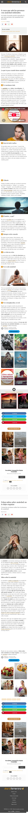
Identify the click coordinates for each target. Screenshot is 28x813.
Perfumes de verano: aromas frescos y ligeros (20, 446)
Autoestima (9, 699)
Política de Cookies (6, 481)
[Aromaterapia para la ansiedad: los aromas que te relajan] (21, 350)
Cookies (14, 793)
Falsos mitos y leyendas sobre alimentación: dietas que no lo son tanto (20, 675)
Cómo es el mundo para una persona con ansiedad (20, 382)
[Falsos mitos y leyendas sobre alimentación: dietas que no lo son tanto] (21, 678)
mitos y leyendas (14, 562)
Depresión (14, 699)
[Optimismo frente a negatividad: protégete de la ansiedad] (21, 367)
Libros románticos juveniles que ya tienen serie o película (7, 462)
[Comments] (12, 24)
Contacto (14, 800)
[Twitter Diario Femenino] (17, 488)
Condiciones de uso (19, 480)
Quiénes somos (14, 791)
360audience (17, 811)
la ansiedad (9, 595)
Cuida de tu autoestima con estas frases (14, 392)
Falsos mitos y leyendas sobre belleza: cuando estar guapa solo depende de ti (7, 686)
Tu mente (23, 242)
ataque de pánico (12, 260)
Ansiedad (5, 325)
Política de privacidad (14, 795)
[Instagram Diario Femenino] (14, 488)
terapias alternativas (5, 628)
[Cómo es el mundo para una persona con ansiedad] (21, 385)
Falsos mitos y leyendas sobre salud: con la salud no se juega (20, 694)
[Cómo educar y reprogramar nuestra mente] (7, 385)
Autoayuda (4, 699)
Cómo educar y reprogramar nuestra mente (6, 382)
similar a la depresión (13, 580)
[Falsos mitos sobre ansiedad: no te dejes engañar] (7, 350)
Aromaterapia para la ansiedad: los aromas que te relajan (19, 348)
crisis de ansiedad (8, 190)
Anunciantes (14, 802)
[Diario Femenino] (14, 2)
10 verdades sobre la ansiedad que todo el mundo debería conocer (7, 365)
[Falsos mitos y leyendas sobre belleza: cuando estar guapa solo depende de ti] (7, 689)
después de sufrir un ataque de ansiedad (10, 612)
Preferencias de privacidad (12, 480)
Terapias (18, 699)
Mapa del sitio (14, 804)
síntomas (9, 289)
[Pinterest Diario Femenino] (11, 488)
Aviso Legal (14, 798)
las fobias (9, 219)
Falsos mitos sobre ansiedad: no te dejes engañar (6, 348)
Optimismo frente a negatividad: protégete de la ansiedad (20, 365)
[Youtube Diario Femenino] (20, 488)
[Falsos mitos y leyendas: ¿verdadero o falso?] (7, 678)
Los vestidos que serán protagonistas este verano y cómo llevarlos (20, 462)
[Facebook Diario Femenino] (8, 488)
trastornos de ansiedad (9, 55)
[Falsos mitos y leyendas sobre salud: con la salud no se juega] (21, 696)
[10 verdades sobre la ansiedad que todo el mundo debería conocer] (7, 367)
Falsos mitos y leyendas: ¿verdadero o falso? (7, 677)
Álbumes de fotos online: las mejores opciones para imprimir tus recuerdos (7, 444)
